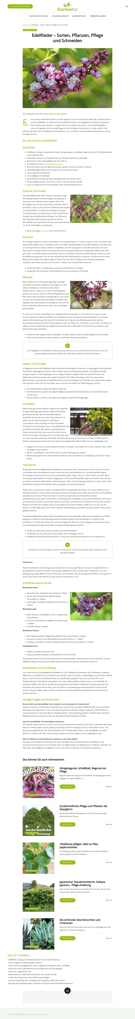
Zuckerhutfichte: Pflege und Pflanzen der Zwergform (83, 807)
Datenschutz (31, 1014)
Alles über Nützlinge (21, 6)
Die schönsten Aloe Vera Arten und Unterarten (80, 921)
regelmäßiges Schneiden (53, 164)
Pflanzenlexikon (60, 16)
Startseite (26, 25)
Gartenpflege (79, 16)
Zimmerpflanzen (98, 16)
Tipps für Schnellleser (57, 114)
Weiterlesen (67, 786)
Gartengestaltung (38, 16)
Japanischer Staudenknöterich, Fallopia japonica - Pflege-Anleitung (82, 883)
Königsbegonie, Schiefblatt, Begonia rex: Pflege (83, 769)
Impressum (42, 1014)
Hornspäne (44, 231)
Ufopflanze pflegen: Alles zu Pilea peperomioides (79, 845)
